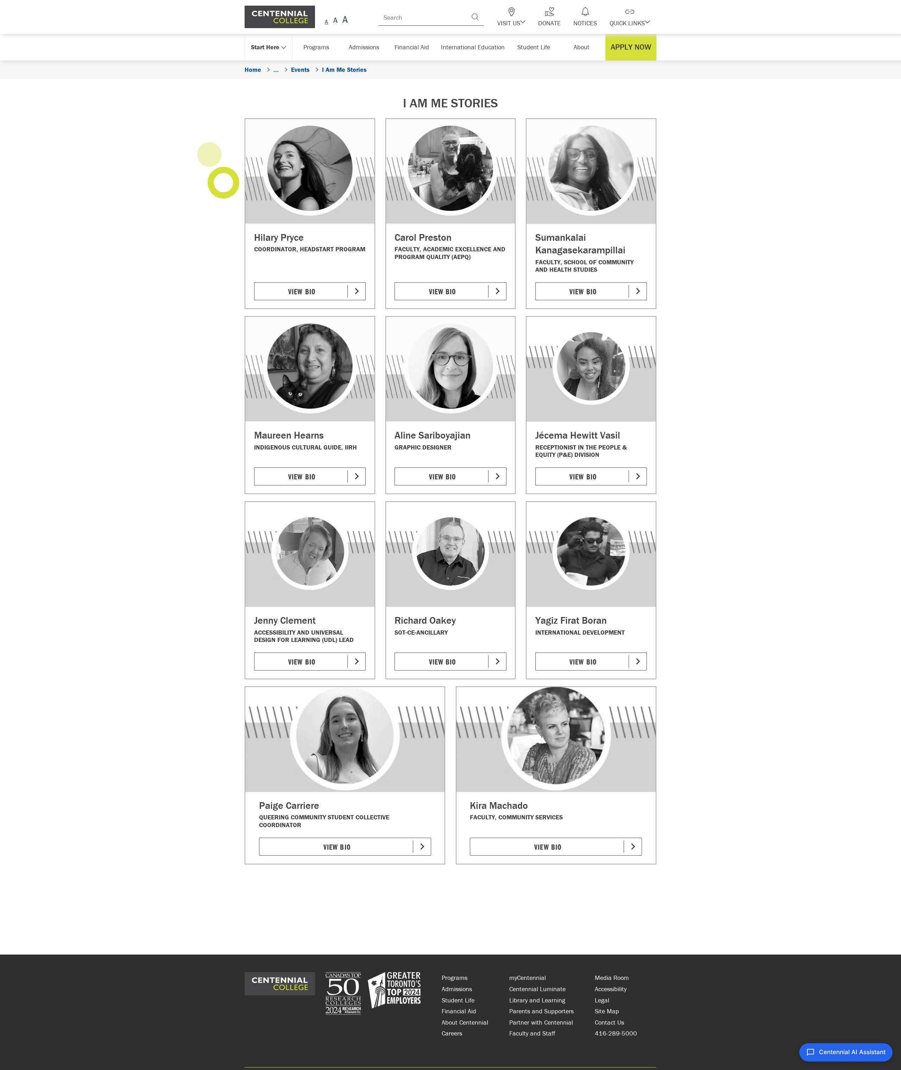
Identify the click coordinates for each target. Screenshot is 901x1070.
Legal (602, 1000)
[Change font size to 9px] (326, 20)
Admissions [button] (366, 47)
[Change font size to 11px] (344, 20)
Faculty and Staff (532, 1033)
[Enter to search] (489, 17)
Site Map (607, 1011)
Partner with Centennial (541, 1022)
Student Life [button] (534, 47)
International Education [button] (475, 47)
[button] (523, 16)
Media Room (612, 978)
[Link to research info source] (343, 994)
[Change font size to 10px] (335, 20)
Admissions (457, 989)
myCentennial (527, 978)
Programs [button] (317, 47)
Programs (454, 978)
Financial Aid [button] (415, 47)
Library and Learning (537, 1000)
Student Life (458, 1000)
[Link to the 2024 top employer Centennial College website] (394, 994)
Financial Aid (459, 1011)
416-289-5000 (616, 1033)
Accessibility (610, 989)
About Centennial (465, 1022)
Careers (452, 1033)
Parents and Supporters (541, 1011)
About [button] (583, 47)
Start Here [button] (265, 47)
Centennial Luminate (537, 989)
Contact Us (609, 1022)
